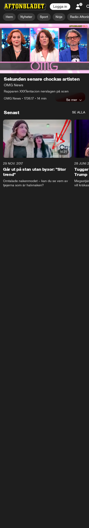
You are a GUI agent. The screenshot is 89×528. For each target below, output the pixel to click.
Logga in (60, 6)
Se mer (71, 100)
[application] (44, 48)
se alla (78, 112)
